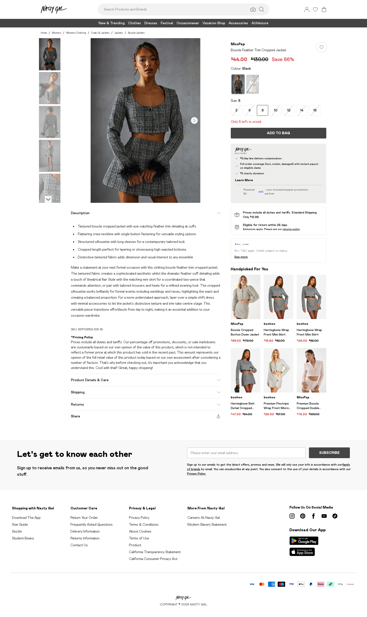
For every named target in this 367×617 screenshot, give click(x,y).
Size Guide (20, 524)
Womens (56, 32)
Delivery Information (85, 531)
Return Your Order (84, 517)
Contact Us (79, 545)
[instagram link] (292, 516)
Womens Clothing (76, 32)
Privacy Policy (139, 517)
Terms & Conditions (144, 524)
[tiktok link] (334, 516)
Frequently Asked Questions (91, 524)
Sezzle (17, 531)
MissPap (238, 44)
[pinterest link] (302, 516)
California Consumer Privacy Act (153, 559)
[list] (145, 120)
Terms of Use (139, 538)
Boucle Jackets (136, 32)
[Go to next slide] (194, 120)
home (44, 32)
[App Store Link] (303, 546)
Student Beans (23, 538)
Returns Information (84, 538)
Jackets (118, 32)
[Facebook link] (313, 516)
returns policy (291, 229)
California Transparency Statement (155, 552)
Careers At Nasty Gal (203, 517)
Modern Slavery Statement (207, 524)
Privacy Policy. (196, 473)
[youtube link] (324, 516)
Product (135, 545)
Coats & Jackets (100, 32)
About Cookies (140, 531)
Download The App (26, 517)
